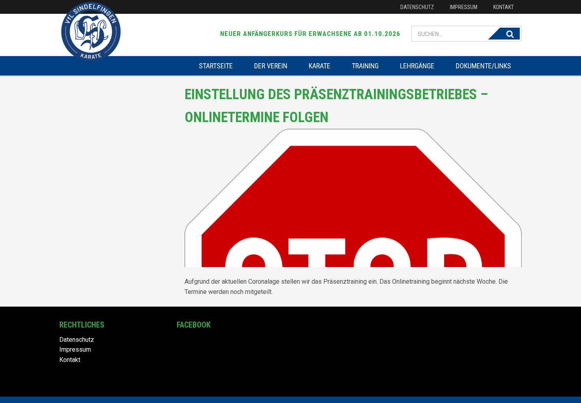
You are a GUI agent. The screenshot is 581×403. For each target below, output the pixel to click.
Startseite (216, 66)
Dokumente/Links (483, 66)
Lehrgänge (417, 66)
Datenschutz (417, 7)
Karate (319, 66)
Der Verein (270, 66)
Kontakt (503, 7)
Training (365, 66)
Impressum (463, 7)
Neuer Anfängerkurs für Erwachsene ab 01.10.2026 (310, 34)
